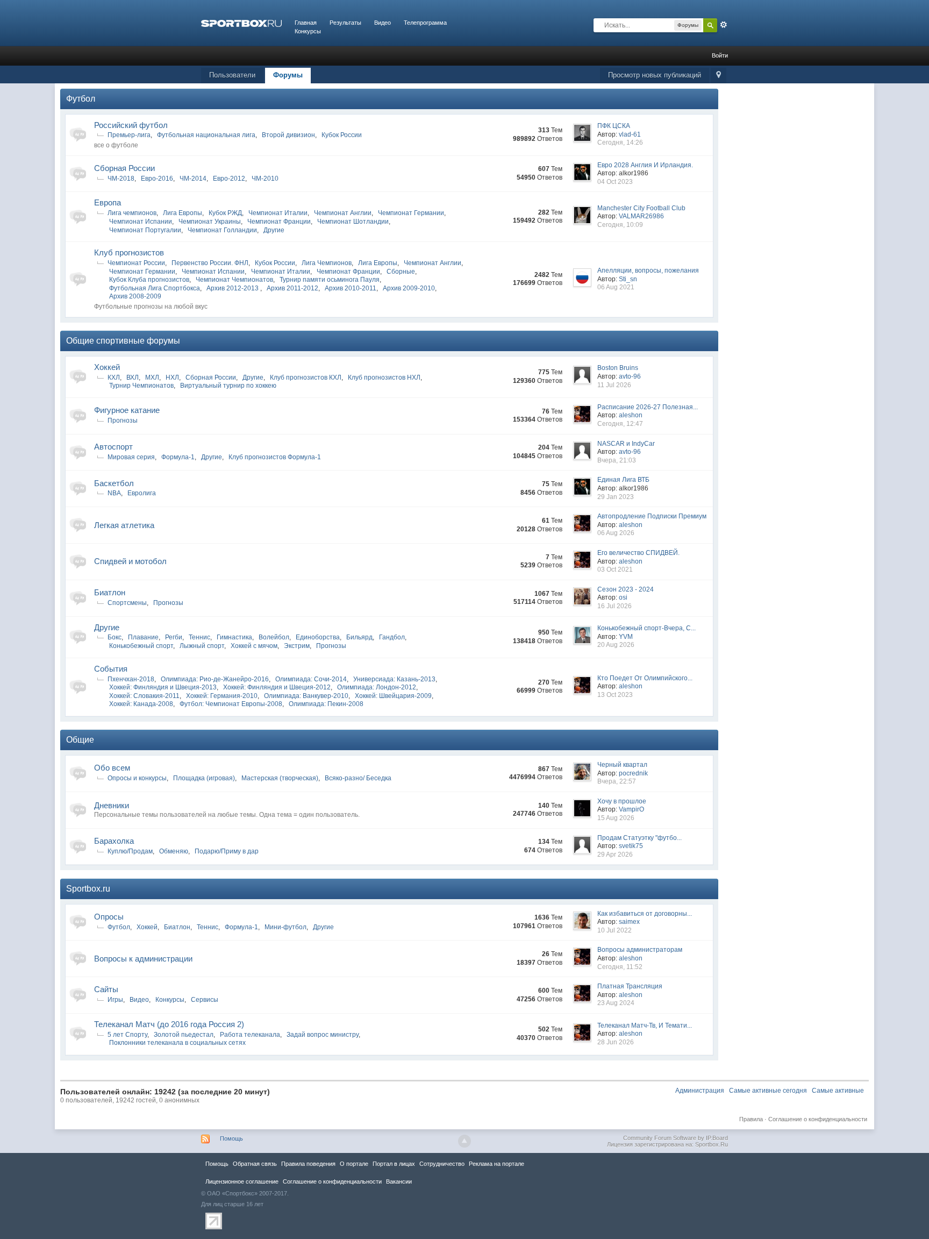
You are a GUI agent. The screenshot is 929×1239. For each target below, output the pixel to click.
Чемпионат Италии (278, 213)
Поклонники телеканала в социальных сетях (177, 1042)
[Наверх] (464, 1141)
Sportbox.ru (88, 888)
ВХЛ (132, 377)
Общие (80, 739)
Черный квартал (622, 764)
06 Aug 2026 (615, 533)
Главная (306, 22)
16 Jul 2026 (614, 606)
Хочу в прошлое (621, 801)
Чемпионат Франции (279, 221)
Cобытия (110, 668)
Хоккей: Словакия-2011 (144, 696)
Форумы (288, 75)
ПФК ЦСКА (613, 126)
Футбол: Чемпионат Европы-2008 (231, 704)
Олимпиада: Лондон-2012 (376, 687)
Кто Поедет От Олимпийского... (644, 678)
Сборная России (124, 168)
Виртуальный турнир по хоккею (228, 385)
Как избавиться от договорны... (644, 913)
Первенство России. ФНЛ (209, 263)
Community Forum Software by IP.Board (675, 1138)
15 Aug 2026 (615, 818)
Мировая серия (131, 457)
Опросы (109, 916)
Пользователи (232, 75)
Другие (273, 230)
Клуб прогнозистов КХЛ (305, 377)
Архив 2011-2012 (292, 288)
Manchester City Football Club (641, 208)
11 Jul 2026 (614, 385)
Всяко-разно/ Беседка (358, 778)
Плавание (143, 637)
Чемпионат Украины (209, 221)
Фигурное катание (127, 410)
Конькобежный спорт (141, 646)
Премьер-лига (129, 135)
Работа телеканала (250, 1034)
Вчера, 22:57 (616, 781)
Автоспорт (113, 446)
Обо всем (112, 767)
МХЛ (152, 377)
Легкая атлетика (124, 525)
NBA (114, 493)
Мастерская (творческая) (279, 778)
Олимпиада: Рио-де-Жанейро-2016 (215, 679)
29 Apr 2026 (615, 854)
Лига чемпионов (132, 213)
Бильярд (359, 637)
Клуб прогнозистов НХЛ (384, 377)
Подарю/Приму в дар (227, 851)
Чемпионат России (136, 263)
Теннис (199, 637)
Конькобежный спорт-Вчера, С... (646, 628)
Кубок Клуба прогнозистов (149, 279)
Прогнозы (123, 420)
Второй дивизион (288, 135)
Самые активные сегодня (768, 1090)
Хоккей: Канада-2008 (141, 704)
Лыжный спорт (202, 646)
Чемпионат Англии (342, 213)
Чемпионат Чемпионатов (234, 279)
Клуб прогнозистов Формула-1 (274, 457)
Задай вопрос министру (323, 1034)
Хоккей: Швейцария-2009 (393, 696)
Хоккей (107, 367)
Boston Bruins (617, 368)
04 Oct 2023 (615, 182)
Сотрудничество (441, 1163)
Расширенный (723, 24)
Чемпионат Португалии (145, 230)
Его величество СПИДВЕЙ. (638, 553)
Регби (173, 637)
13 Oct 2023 (615, 695)
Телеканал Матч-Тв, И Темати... (644, 1025)
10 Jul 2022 (614, 930)
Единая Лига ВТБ (623, 479)
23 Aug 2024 (615, 1003)
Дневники (111, 805)
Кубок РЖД (225, 213)
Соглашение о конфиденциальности (817, 1119)
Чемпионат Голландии (222, 230)
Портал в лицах (394, 1163)
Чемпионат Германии (411, 213)
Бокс (115, 637)
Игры (115, 999)
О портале (354, 1163)
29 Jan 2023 (615, 497)
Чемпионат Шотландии (353, 221)
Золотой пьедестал (183, 1034)
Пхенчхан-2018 (131, 679)
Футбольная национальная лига (206, 135)
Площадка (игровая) (204, 778)
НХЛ (172, 377)
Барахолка (114, 840)
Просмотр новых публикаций (654, 75)
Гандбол (392, 637)
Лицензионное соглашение (241, 1181)
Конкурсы (308, 31)
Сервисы (204, 999)
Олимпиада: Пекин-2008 (326, 704)
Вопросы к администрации (143, 958)
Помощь (231, 1138)
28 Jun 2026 (615, 1042)
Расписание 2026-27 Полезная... (647, 407)
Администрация (699, 1090)
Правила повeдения (308, 1163)
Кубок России (341, 135)
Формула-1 (178, 457)
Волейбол (274, 637)
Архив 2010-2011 (350, 288)
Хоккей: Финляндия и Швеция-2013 (163, 687)
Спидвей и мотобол (130, 561)
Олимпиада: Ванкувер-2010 (306, 696)
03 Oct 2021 (615, 569)
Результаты (345, 22)
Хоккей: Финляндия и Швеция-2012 (277, 687)
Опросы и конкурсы (137, 778)
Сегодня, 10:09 (620, 225)
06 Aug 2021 (615, 287)
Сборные (401, 271)
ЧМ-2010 (265, 178)
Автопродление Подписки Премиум (651, 516)
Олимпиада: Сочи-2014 (311, 679)
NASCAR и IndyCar (626, 443)
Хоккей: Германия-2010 (222, 696)
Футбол (80, 98)
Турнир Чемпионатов (141, 385)
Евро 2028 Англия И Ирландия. (645, 165)
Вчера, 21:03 (616, 460)
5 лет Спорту (127, 1034)
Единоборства (318, 637)
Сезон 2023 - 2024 (625, 589)
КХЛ (114, 377)
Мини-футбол (285, 927)
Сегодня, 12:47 (620, 424)
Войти (720, 55)
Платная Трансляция (629, 986)
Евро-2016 (157, 178)
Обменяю (173, 851)
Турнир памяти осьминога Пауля (330, 279)
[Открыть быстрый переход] (718, 75)
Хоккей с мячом (254, 646)
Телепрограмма (425, 22)
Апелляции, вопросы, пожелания (648, 270)
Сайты (106, 989)
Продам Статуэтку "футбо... (639, 838)
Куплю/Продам (130, 851)
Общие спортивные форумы (123, 340)
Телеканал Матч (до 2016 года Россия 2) (169, 1024)
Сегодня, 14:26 (620, 142)
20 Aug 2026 (615, 645)
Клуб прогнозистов (129, 252)
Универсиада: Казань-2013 (394, 679)
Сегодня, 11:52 (619, 967)
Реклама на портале (496, 1163)
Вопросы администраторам (639, 949)
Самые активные (838, 1090)
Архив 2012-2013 (233, 288)
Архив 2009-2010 (409, 288)
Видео (382, 22)
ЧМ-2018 (121, 178)
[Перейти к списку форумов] (241, 22)
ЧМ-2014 (193, 178)
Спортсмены (127, 603)
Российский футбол (131, 125)
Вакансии (399, 1181)
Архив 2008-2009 (135, 296)
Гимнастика (234, 637)
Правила (751, 1119)
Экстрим (297, 646)
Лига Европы (182, 213)
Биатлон (109, 592)
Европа (107, 202)
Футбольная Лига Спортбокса (154, 288)
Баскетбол (114, 483)
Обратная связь (255, 1163)
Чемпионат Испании (140, 221)
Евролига (141, 493)
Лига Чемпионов (327, 263)
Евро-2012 (229, 178)
